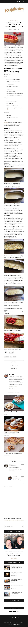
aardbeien (7, 356)
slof (11, 356)
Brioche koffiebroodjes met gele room (13, 453)
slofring (6, 122)
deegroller (6, 124)
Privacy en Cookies (16, 624)
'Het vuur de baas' (13, 386)
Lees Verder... (14, 558)
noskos (14, 368)
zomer (14, 356)
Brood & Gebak (14, 20)
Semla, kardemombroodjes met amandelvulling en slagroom (11, 433)
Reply (22, 464)
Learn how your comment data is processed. (14, 520)
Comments (14, 362)
